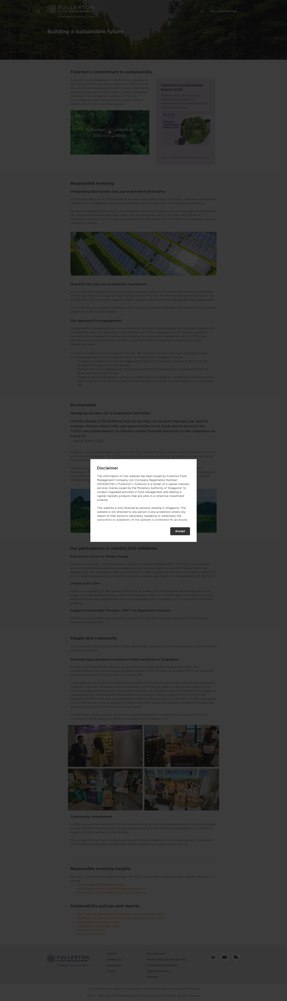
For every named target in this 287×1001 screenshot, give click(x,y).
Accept (180, 531)
